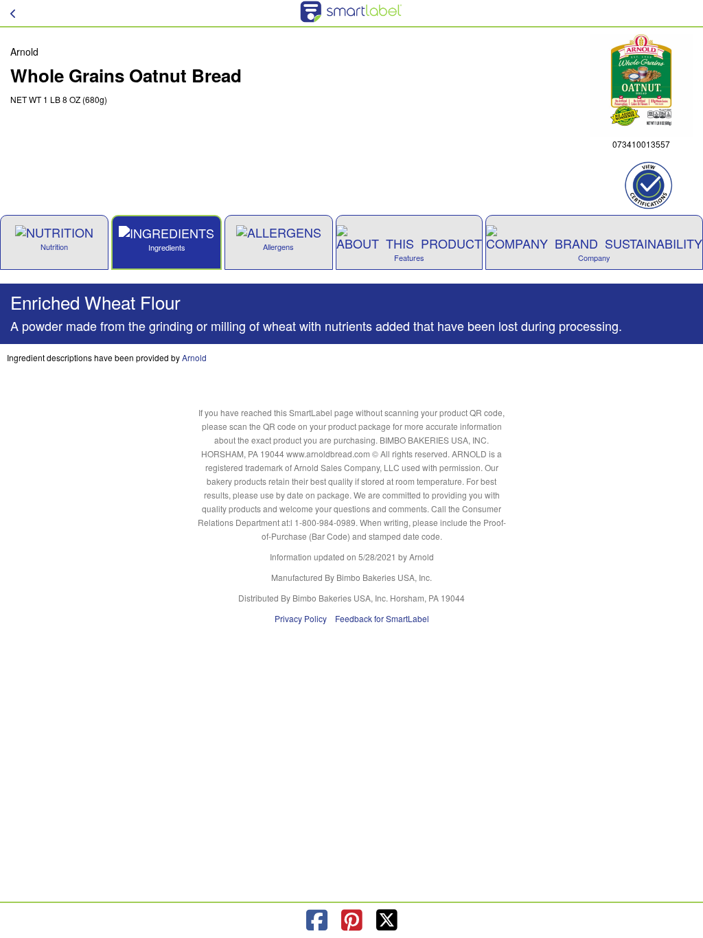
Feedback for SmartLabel (382, 618)
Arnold (194, 357)
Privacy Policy (301, 618)
